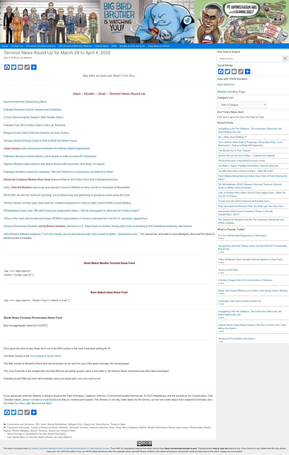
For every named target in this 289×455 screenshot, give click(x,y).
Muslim (143, 427)
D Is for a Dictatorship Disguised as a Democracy (242, 235)
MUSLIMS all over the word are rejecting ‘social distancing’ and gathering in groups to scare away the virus (67, 195)
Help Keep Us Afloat (158, 46)
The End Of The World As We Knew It (236, 338)
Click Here (128, 75)
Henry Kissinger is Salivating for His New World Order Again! (36, 434)
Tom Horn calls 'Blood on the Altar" (33, 403)
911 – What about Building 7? (232, 137)
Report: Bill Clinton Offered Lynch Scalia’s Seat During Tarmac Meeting (252, 290)
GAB (114, 46)
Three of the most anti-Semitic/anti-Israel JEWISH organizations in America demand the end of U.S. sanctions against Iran (75, 218)
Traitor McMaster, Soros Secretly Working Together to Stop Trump (250, 259)
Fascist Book (101, 46)
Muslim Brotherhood (57, 424)
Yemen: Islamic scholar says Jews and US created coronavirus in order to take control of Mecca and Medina (67, 202)
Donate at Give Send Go (132, 46)
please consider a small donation (40, 399)
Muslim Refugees (20, 430)
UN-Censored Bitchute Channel (75, 46)
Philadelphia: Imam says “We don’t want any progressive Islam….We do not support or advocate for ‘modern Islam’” (72, 210)
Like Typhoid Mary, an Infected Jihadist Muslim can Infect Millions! (39, 437)
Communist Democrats (18, 427)
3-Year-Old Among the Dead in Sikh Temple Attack (33, 117)
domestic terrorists (99, 427)
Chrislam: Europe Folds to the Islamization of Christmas (245, 280)
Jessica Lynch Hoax (228, 270)
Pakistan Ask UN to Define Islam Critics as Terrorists (34, 125)
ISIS (37, 424)
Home (5, 46)
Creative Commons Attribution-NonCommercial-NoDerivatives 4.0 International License (69, 448)
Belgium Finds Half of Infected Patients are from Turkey (36, 132)
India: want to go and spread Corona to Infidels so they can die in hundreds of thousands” (67, 187)
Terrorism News (118, 424)
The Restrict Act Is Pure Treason (234, 150)
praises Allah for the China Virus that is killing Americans (61, 179)
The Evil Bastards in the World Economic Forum (241, 161)
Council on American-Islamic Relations (49, 427)
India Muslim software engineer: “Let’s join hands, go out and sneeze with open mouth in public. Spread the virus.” (71, 234)
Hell (78, 363)
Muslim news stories (178, 427)
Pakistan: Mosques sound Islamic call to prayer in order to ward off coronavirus (50, 156)
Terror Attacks (102, 424)
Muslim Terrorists (39, 430)
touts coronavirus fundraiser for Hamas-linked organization (47, 148)
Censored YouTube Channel (40, 46)
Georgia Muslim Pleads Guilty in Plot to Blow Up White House (40, 140)
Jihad (118, 427)
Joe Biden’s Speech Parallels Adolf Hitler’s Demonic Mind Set (248, 166)
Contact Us (17, 46)
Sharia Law (89, 424)
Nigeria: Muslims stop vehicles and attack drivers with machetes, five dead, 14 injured (54, 164)
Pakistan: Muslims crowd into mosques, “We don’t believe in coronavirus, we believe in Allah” (59, 171)
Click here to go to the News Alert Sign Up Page (240, 117)
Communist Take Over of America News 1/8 (239, 301)
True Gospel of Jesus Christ (45, 356)
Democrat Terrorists (78, 427)
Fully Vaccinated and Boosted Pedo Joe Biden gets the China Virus (251, 206)
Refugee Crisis (75, 424)
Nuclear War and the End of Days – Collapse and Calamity (246, 155)
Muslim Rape (196, 427)
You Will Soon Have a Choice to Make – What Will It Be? (245, 171)
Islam (43, 424)
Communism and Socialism (20, 424)
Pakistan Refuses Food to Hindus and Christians (32, 109)
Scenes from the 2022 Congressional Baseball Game (244, 201)
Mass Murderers (130, 427)
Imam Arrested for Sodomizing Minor (25, 101)
